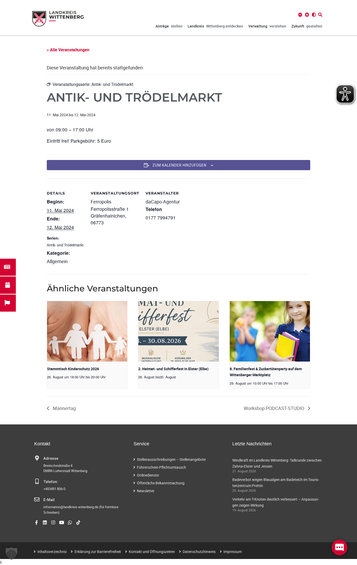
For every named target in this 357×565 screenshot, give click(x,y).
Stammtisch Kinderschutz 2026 (73, 368)
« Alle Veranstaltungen (68, 50)
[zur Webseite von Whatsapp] (70, 522)
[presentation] (87, 331)
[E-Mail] (36, 499)
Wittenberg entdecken (215, 26)
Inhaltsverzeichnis (52, 551)
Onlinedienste (148, 475)
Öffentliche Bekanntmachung (161, 482)
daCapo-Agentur (163, 201)
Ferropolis (101, 201)
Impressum (232, 551)
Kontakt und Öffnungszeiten (152, 551)
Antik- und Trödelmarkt (65, 244)
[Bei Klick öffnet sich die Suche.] (320, 15)
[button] (11, 553)
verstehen (267, 26)
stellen (169, 26)
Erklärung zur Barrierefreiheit (97, 551)
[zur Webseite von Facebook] (36, 522)
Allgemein (57, 261)
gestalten (306, 26)
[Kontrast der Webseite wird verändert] (314, 15)
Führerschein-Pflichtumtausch (161, 467)
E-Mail (49, 500)
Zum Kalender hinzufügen (179, 165)
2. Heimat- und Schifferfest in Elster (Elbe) (173, 368)
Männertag (64, 408)
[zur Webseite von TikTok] (78, 522)
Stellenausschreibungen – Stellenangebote (171, 459)
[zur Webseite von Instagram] (53, 522)
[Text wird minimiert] (300, 15)
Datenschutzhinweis (199, 551)
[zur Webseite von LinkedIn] (45, 522)
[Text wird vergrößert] (307, 15)
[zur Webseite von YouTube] (61, 522)
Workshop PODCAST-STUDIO (274, 408)
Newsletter (145, 490)
